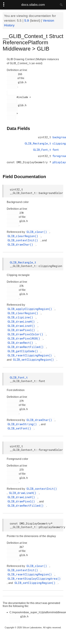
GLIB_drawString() (23, 424)
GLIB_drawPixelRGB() (25, 338)
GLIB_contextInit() (24, 240)
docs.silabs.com (33, 4)
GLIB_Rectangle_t (38, 143)
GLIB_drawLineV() (22, 325)
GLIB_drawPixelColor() (26, 334)
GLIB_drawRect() (21, 342)
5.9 (27, 20)
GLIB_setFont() (20, 428)
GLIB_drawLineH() (22, 321)
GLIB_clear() (38, 232)
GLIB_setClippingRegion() (34, 359)
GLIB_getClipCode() (24, 351)
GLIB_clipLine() (21, 317)
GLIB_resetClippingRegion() (31, 355)
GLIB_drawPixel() (22, 330)
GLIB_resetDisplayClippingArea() (34, 578)
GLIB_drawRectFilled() (26, 347)
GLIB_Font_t (42, 149)
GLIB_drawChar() (21, 244)
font (55, 149)
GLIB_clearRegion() (24, 236)
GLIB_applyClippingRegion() (31, 309)
